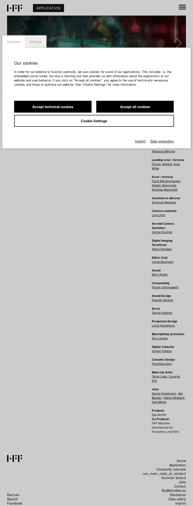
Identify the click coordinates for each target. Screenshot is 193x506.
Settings (35, 41)
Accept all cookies (135, 106)
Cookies (13, 41)
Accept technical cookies (52, 106)
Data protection (162, 141)
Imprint (140, 141)
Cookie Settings (94, 120)
